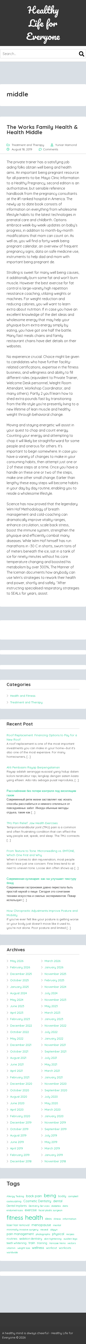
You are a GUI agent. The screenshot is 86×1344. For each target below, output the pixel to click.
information (69, 1218)
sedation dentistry (30, 1238)
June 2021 (17, 1064)
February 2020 (20, 1116)
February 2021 (19, 1077)
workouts (65, 1248)
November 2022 (55, 1025)
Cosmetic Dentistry (37, 1201)
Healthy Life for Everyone (43, 23)
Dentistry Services (39, 1205)
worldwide (12, 1252)
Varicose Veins (57, 1243)
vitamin (11, 1248)
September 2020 (56, 1090)
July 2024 (51, 993)
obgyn (54, 1229)
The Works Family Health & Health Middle (42, 129)
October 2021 (19, 1051)
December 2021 (20, 1045)
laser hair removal (18, 1225)
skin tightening (53, 1238)
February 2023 (20, 1019)
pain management (20, 1234)
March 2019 (52, 1148)
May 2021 (51, 1064)
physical (58, 1234)
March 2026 (52, 961)
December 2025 (21, 974)
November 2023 (55, 999)
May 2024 (16, 999)
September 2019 (56, 1129)
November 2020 (56, 1083)
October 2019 (19, 1129)
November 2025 (55, 974)
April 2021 (16, 1070)
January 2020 (54, 1116)
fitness (15, 1217)
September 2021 (55, 1051)
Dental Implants (17, 1205)
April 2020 (17, 1109)
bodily (62, 1196)
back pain (34, 1196)
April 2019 (16, 1148)
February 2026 (20, 967)
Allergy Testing (15, 1196)
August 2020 (18, 1096)
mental (57, 1225)
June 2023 (17, 1006)
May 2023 (51, 1006)
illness (57, 1218)
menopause (41, 1225)
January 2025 (19, 986)
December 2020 (21, 1083)
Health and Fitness (22, 695)
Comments (50, 149)
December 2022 (21, 1025)
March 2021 (52, 1070)
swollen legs (70, 1238)
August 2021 (18, 1058)
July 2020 (51, 1096)
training (42, 1243)
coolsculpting (14, 1201)
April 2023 (16, 1012)
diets (65, 1205)
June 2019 (17, 1142)
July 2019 (51, 1135)
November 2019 (55, 1122)
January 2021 (54, 1077)
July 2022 (51, 1032)
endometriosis (15, 1210)
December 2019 (21, 1122)
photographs (43, 1234)
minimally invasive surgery (22, 1229)
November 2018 (55, 1161)
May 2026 (16, 961)
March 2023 (52, 1012)
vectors (71, 1243)
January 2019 (54, 1155)
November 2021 (55, 1045)
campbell (73, 1196)
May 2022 (16, 1038)
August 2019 (18, 1135)
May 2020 (51, 1103)
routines (12, 1238)
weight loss (23, 1248)
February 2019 (20, 1155)
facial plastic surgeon (50, 1210)
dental (57, 1201)
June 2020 (17, 1103)
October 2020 (19, 1090)
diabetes (56, 1205)
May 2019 (51, 1142)
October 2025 (19, 980)
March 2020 (53, 1109)
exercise (31, 1210)
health (34, 1217)
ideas (48, 1218)
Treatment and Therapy (28, 145)
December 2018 (21, 1161)
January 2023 (54, 1019)
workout (51, 1248)
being (50, 1195)
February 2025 (54, 980)
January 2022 (54, 1038)
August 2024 (18, 993)
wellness (38, 1248)
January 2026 (54, 967)
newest (44, 1229)
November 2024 (55, 986)
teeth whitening (16, 1243)
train (31, 1243)
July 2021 (51, 1058)
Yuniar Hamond (66, 145)
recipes (70, 1234)
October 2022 (19, 1032)
